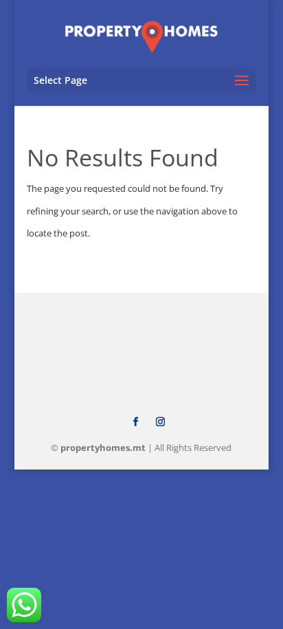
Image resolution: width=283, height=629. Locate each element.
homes (103, 447)
